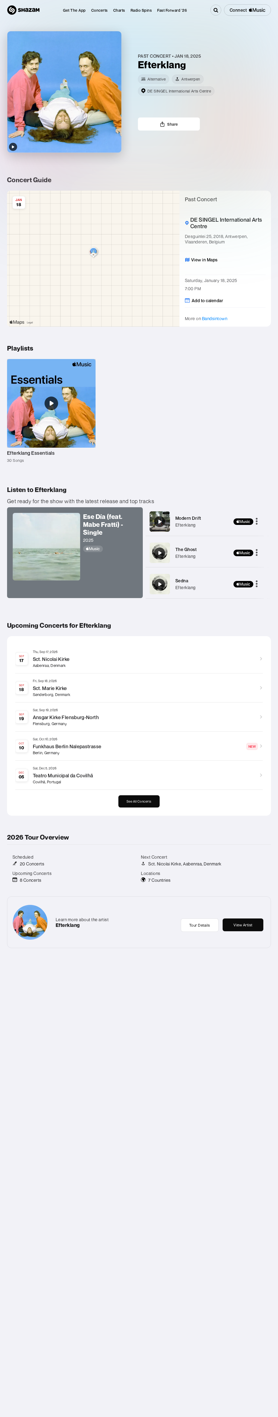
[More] (256, 521)
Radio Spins (141, 10)
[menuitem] (74, 10)
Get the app (74, 10)
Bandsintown (215, 318)
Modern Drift (188, 518)
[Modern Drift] (159, 521)
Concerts (99, 10)
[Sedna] (159, 584)
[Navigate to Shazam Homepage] (23, 10)
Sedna (181, 580)
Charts (119, 10)
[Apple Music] (110, 549)
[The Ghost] (159, 552)
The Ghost (186, 549)
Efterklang (185, 525)
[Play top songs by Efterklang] (13, 147)
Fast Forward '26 (172, 10)
